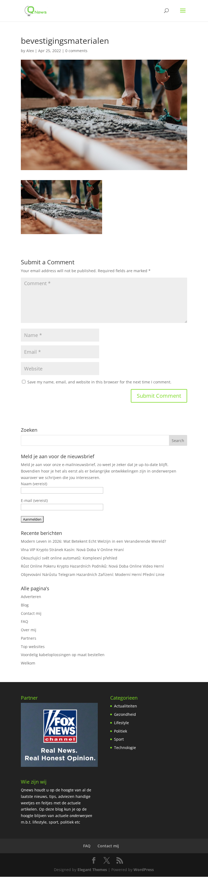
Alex (30, 50)
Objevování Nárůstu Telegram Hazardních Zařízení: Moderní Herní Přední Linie (92, 574)
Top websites (33, 646)
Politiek (120, 731)
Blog (25, 605)
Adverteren (31, 596)
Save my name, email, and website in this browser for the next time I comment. (99, 381)
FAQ (24, 621)
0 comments (76, 50)
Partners (28, 638)
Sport (119, 739)
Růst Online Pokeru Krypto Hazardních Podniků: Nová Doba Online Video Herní (92, 566)
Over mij (28, 629)
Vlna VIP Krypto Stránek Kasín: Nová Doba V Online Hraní (72, 549)
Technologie (125, 747)
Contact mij (31, 613)
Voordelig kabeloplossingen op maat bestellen (63, 654)
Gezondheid (125, 714)
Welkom (28, 663)
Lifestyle (121, 722)
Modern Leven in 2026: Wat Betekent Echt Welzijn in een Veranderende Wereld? (93, 541)
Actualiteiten (125, 706)
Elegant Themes (92, 869)
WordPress (144, 869)
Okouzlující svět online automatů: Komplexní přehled (69, 558)
